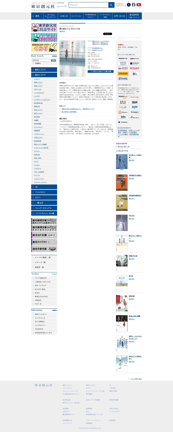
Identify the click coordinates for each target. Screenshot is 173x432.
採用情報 (89, 408)
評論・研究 (37, 158)
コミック (37, 175)
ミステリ (37, 79)
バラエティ (37, 168)
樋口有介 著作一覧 (123, 146)
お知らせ (64, 16)
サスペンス (37, 89)
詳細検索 (89, 423)
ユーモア (37, 96)
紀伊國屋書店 (122, 130)
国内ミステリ (95, 41)
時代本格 (37, 117)
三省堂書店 (133, 132)
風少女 (131, 276)
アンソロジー (38, 127)
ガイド (36, 161)
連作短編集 (37, 123)
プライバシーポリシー (93, 420)
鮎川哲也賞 (37, 141)
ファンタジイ (67, 388)
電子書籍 (89, 394)
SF (110, 385)
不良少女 (132, 215)
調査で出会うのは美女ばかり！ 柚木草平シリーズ (78, 109)
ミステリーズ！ (39, 179)
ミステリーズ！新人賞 (41, 148)
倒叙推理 (37, 130)
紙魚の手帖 (113, 391)
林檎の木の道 (133, 256)
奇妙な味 (37, 154)
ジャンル (77, 16)
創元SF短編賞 (114, 400)
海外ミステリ (67, 385)
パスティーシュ (39, 134)
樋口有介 (62, 31)
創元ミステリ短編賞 (40, 144)
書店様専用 (134, 16)
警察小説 (37, 106)
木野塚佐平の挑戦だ (135, 175)
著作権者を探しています (94, 414)
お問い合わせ (119, 16)
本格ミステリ (38, 82)
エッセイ (37, 165)
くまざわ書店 (123, 134)
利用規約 (112, 420)
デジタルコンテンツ (51, 16)
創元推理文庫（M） (97, 48)
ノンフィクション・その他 (95, 391)
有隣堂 (125, 132)
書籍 (37, 16)
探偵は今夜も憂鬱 (134, 316)
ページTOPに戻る (136, 379)
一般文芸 (112, 388)
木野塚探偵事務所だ (135, 195)
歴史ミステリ (38, 110)
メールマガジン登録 (105, 16)
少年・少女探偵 (39, 172)
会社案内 (66, 408)
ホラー (88, 388)
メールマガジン (114, 411)
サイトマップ (67, 423)
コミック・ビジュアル (70, 391)
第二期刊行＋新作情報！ (69, 112)
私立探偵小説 (38, 103)
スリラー (37, 151)
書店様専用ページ (69, 414)
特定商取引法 (67, 420)
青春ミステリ (38, 86)
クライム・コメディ (40, 182)
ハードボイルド (39, 92)
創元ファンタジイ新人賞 (71, 403)
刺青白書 (132, 296)
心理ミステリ (38, 137)
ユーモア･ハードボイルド (42, 99)
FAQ (87, 411)
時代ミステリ (38, 113)
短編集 (36, 120)
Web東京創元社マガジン (90, 16)
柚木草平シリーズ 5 (97, 50)
